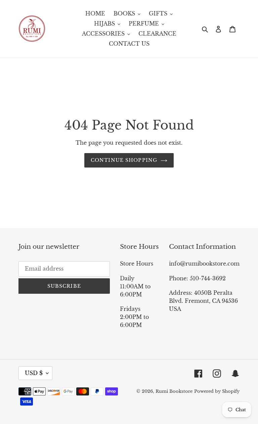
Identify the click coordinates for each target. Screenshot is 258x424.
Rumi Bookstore (174, 391)
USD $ (34, 373)
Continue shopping (124, 160)
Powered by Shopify (217, 391)
